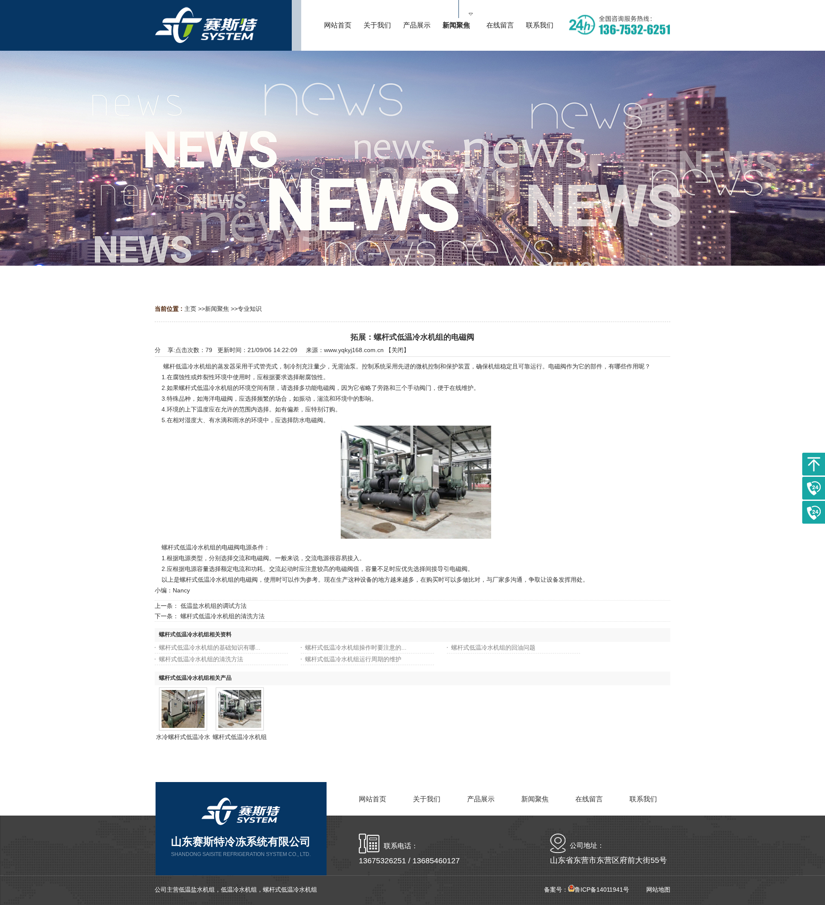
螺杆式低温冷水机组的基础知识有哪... (209, 647)
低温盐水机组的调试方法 (213, 605)
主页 (190, 308)
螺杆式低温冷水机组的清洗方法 (222, 616)
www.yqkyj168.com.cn (354, 350)
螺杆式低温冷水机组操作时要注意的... (355, 647)
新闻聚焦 (217, 308)
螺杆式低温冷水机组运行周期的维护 (353, 659)
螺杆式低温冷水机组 (240, 736)
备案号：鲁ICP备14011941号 (586, 889)
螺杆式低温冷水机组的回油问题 (493, 647)
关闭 (397, 350)
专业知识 (250, 308)
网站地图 (658, 889)
